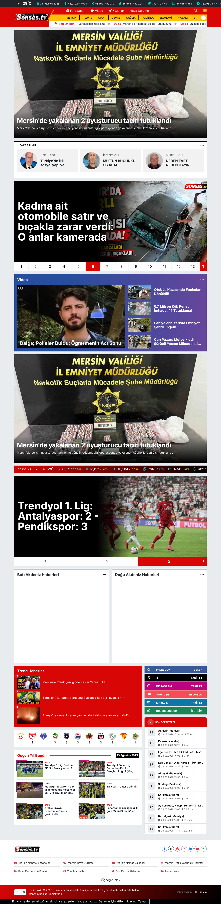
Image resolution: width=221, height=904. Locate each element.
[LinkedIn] (191, 849)
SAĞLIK (131, 17)
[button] (203, 17)
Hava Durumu (139, 10)
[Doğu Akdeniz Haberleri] (202, 574)
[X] (171, 849)
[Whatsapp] (204, 849)
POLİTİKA (148, 17)
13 (193, 266)
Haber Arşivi (172, 871)
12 (179, 266)
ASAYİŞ (87, 17)
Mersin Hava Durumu (81, 862)
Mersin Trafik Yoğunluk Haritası (184, 862)
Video (99, 10)
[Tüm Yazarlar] (202, 145)
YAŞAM (183, 17)
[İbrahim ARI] (28, 160)
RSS (22, 892)
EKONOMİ (166, 17)
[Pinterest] (177, 849)
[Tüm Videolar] (202, 279)
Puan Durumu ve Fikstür (33, 871)
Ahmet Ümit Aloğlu (179, 157)
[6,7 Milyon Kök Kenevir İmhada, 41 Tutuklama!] (139, 308)
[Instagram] (184, 849)
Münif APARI (111, 155)
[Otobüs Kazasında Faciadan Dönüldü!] (139, 291)
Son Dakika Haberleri (128, 871)
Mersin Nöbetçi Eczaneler (34, 862)
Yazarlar (118, 10)
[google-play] (110, 880)
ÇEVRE (116, 17)
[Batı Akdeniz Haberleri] (104, 574)
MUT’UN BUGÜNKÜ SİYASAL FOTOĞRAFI (56, 163)
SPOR (101, 17)
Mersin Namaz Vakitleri (131, 862)
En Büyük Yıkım (179, 163)
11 (164, 266)
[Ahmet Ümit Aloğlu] (154, 160)
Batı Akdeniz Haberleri (38, 574)
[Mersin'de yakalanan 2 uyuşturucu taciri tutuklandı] (110, 83)
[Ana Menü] (203, 10)
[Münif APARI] (91, 160)
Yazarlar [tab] (28, 145)
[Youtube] (197, 849)
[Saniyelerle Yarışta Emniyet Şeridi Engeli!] (139, 325)
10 (150, 266)
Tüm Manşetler (76, 871)
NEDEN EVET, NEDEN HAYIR (115, 163)
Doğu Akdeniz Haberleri (137, 574)
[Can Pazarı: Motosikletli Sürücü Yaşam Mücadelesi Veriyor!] (139, 341)
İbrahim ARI (48, 155)
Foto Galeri (77, 10)
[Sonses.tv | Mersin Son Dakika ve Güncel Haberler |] (31, 16)
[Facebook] (164, 849)
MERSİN (71, 17)
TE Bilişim (201, 892)
